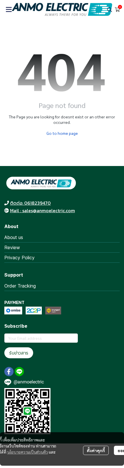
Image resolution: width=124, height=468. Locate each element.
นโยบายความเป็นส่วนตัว (27, 451)
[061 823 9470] (6, 202)
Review (12, 247)
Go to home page (62, 133)
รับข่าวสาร (18, 353)
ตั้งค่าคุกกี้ (96, 450)
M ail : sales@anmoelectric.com (42, 210)
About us (13, 237)
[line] (19, 371)
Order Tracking (20, 286)
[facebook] (9, 371)
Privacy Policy (19, 257)
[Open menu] (8, 9)
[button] (110, 9)
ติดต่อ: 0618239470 (30, 202)
